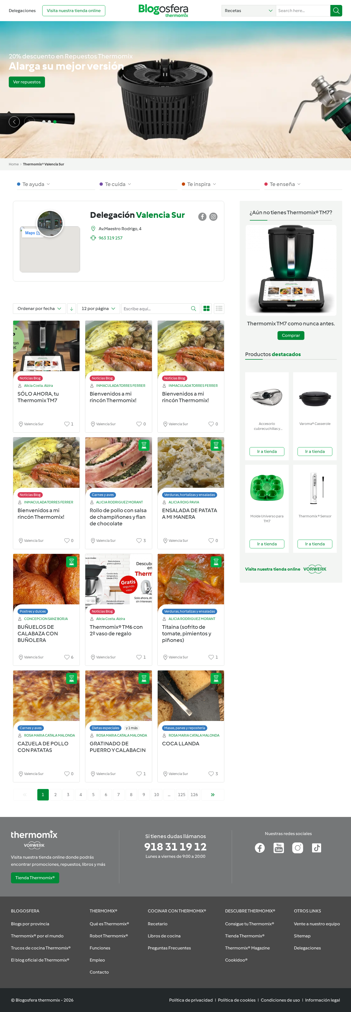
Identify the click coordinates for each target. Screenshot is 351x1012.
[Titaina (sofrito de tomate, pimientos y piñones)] (191, 585)
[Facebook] (260, 848)
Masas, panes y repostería (184, 728)
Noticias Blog (30, 378)
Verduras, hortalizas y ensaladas (189, 495)
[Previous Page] (24, 794)
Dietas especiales (105, 728)
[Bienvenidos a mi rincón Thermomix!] (118, 352)
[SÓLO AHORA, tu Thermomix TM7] (46, 352)
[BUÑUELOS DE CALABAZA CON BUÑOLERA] (46, 585)
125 (181, 794)
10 (156, 794)
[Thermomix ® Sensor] (315, 488)
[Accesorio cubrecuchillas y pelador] (267, 396)
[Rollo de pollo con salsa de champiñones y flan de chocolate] (118, 469)
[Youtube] (279, 848)
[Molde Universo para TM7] (267, 488)
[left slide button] (14, 121)
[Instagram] (297, 848)
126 (194, 794)
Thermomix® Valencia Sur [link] (43, 164)
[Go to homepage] (163, 10)
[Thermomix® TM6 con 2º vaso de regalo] (118, 585)
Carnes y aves (103, 495)
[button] (249, 10)
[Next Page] (212, 794)
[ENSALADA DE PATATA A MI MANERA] (191, 469)
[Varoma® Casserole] (315, 396)
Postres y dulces (33, 611)
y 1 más (132, 728)
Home (14, 164)
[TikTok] (316, 848)
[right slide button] (29, 121)
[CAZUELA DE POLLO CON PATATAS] (46, 702)
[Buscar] (336, 10)
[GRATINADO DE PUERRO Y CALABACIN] (118, 702)
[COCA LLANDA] (191, 702)
